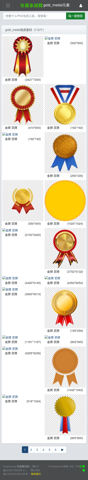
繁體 (83, 468)
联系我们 (36, 474)
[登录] (80, 5)
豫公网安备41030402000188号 (22, 472)
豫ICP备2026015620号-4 (21, 468)
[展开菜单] (8, 5)
